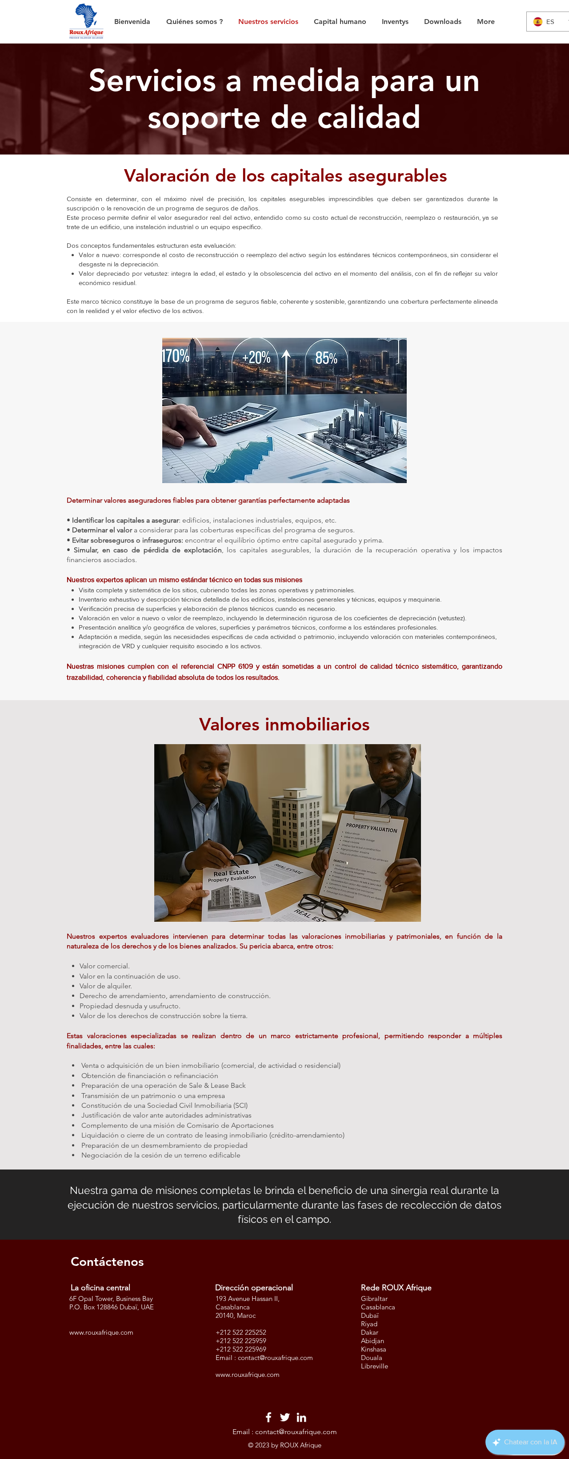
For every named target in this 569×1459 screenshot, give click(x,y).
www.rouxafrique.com (101, 1332)
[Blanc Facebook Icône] (268, 1417)
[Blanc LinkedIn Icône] (301, 1417)
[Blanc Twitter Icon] (285, 1417)
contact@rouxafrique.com (275, 1357)
